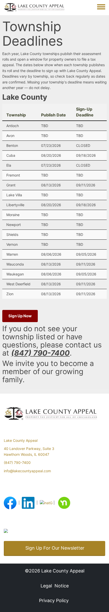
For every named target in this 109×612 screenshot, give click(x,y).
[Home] (37, 7)
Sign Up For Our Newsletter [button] (54, 548)
